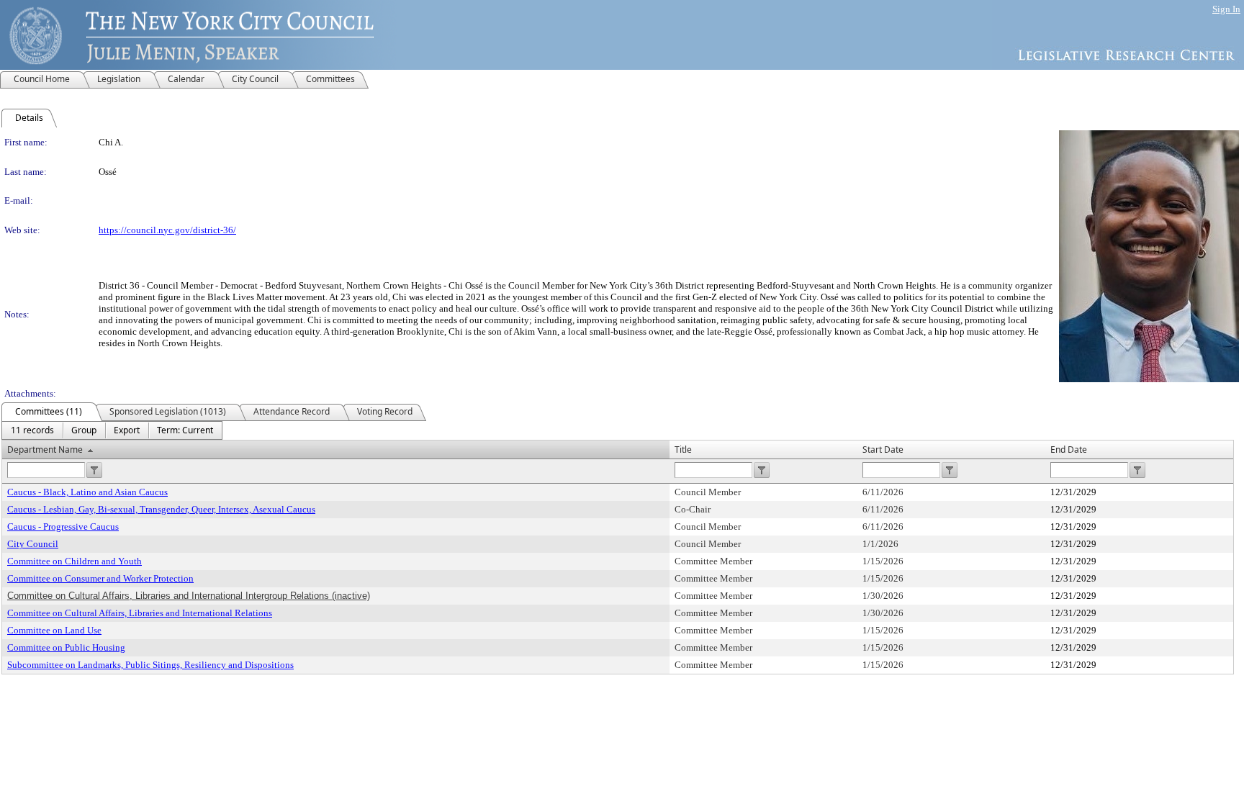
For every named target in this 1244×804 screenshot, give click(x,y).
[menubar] (111, 430)
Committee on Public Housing (66, 647)
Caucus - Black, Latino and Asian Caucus (87, 492)
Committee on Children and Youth (74, 561)
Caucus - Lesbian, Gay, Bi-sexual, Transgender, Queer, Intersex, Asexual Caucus (161, 509)
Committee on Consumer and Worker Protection (100, 578)
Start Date (882, 449)
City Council (32, 543)
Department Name (45, 449)
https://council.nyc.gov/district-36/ (167, 230)
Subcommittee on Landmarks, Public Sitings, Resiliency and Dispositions (150, 664)
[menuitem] (32, 430)
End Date (1068, 449)
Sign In (1226, 9)
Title (683, 449)
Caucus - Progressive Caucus (63, 526)
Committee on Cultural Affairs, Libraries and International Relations (139, 612)
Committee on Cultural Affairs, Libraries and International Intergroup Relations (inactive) (188, 595)
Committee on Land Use (54, 630)
